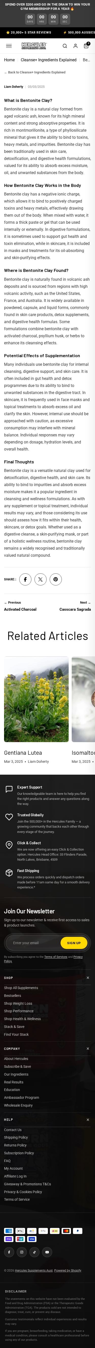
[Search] (65, 46)
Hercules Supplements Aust (34, 1270)
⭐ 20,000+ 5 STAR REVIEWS (28, 32)
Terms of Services (55, 957)
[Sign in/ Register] (75, 46)
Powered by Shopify (67, 1270)
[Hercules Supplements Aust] (34, 45)
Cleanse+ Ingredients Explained (49, 60)
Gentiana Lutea (23, 752)
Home (9, 60)
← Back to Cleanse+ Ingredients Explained (34, 72)
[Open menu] (9, 46)
